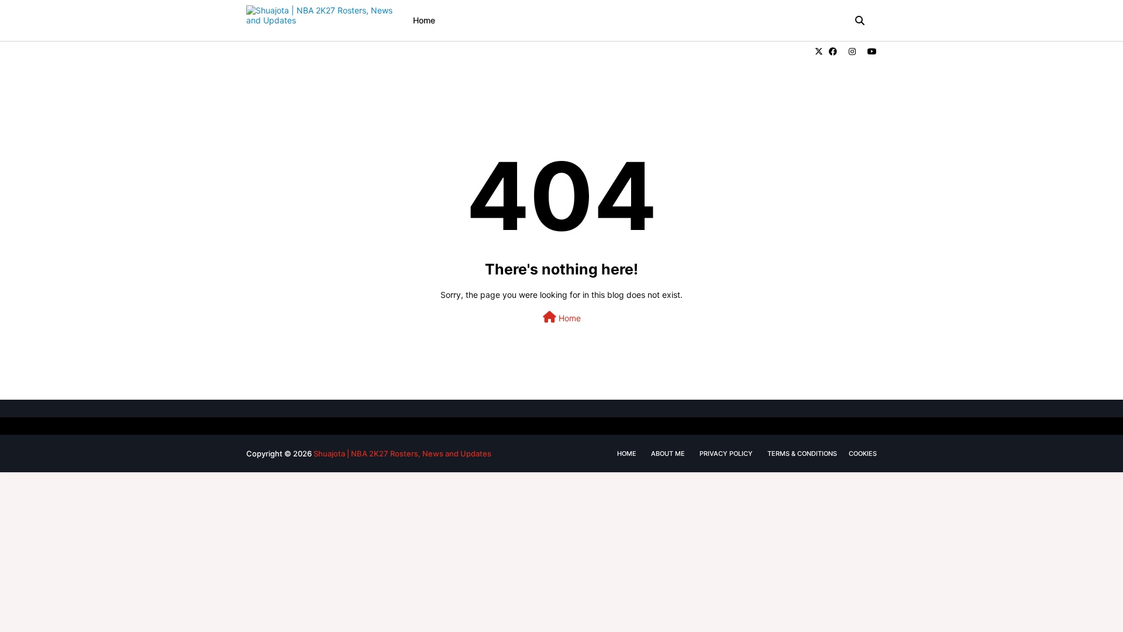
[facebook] (833, 51)
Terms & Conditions (802, 453)
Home (568, 318)
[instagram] (852, 51)
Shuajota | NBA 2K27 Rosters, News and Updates (402, 453)
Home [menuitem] (424, 20)
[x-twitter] (819, 51)
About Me (668, 453)
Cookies (863, 453)
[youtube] (870, 51)
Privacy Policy (726, 453)
